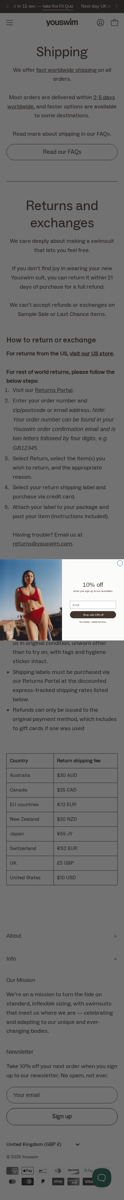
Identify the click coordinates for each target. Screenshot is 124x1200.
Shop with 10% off (93, 615)
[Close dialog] (120, 563)
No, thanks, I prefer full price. (93, 622)
